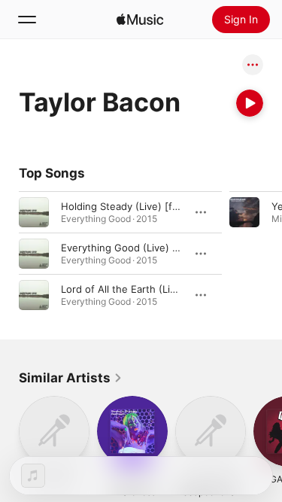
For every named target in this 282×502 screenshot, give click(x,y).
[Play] (249, 103)
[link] (71, 378)
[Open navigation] (27, 19)
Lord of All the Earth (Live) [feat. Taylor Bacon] (170, 289)
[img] (140, 19)
